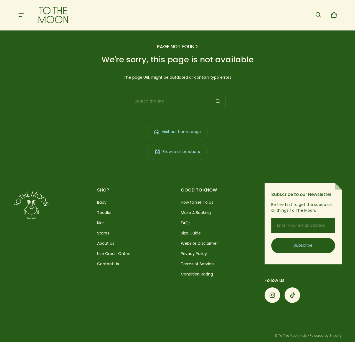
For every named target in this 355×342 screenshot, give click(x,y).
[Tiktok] (292, 295)
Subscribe (303, 245)
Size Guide (191, 233)
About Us (105, 243)
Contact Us (108, 264)
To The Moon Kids (292, 335)
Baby (101, 202)
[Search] (218, 101)
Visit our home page (181, 131)
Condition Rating (197, 274)
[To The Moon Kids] (53, 15)
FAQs (186, 223)
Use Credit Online (114, 253)
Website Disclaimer (199, 243)
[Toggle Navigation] (21, 15)
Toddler (104, 212)
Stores (103, 233)
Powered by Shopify (326, 335)
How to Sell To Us (197, 202)
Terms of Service (197, 264)
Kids (101, 223)
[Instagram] (272, 295)
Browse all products (181, 151)
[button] (318, 15)
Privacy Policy (194, 253)
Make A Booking (196, 212)
